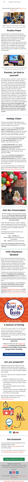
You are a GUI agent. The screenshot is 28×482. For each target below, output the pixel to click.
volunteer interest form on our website (17, 292)
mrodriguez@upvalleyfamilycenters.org (14, 169)
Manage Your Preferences (17, 481)
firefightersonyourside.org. (7, 399)
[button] (14, 354)
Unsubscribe (7, 481)
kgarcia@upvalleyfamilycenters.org (11, 289)
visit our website (15, 446)
